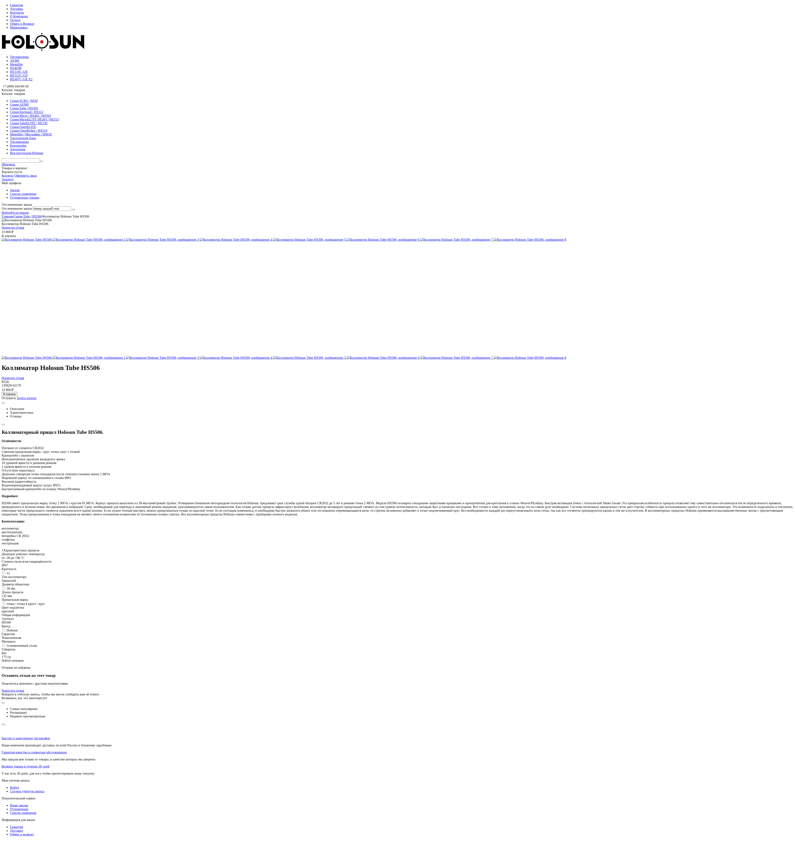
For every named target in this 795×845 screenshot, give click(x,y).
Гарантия (16, 5)
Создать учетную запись (27, 791)
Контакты (17, 12)
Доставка (16, 9)
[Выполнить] (73, 209)
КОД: (5, 381)
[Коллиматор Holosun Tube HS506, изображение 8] (530, 239)
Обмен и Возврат (22, 23)
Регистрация (20, 212)
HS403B (16, 68)
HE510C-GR (19, 72)
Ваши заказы (19, 805)
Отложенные (19, 809)
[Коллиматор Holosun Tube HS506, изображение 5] (310, 239)
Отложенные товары (24, 197)
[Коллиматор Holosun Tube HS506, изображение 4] (236, 239)
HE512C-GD (19, 75)
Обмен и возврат (22, 834)
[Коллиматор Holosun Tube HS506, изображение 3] (163, 239)
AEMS (14, 60)
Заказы (15, 190)
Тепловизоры (19, 57)
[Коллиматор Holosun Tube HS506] (27, 239)
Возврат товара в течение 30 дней (25, 766)
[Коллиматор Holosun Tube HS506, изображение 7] (457, 239)
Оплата (15, 20)
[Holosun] (43, 50)
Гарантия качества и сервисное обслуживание (34, 752)
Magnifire (16, 64)
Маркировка (19, 27)
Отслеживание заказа (17, 208)
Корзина (7, 175)
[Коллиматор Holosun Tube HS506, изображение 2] (89, 239)
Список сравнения (23, 194)
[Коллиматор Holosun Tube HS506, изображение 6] (383, 239)
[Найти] (41, 161)
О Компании (19, 16)
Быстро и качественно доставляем (26, 738)
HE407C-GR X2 (21, 79)
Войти (6, 212)
